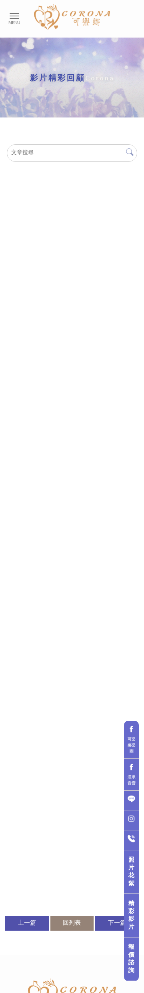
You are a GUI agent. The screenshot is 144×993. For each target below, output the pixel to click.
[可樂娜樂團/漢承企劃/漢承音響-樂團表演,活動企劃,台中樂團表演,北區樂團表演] (72, 17)
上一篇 (27, 923)
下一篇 (117, 923)
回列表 (72, 923)
